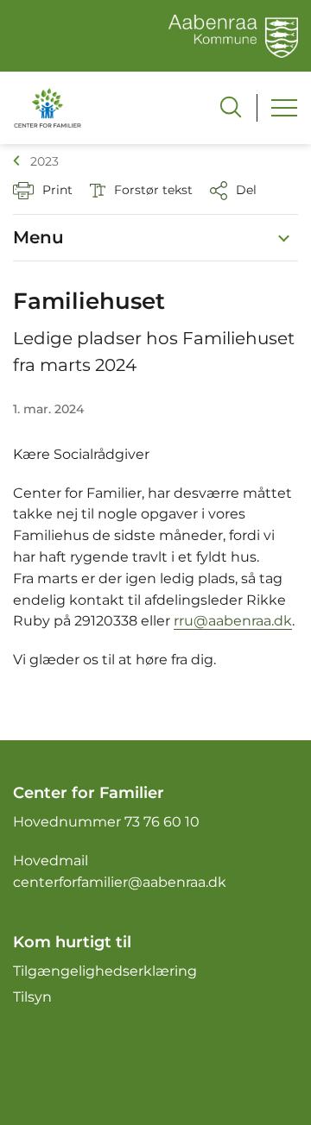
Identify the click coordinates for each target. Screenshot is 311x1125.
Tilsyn (32, 997)
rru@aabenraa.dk (233, 621)
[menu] (284, 108)
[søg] (231, 107)
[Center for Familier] (47, 107)
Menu (38, 237)
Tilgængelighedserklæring (105, 971)
